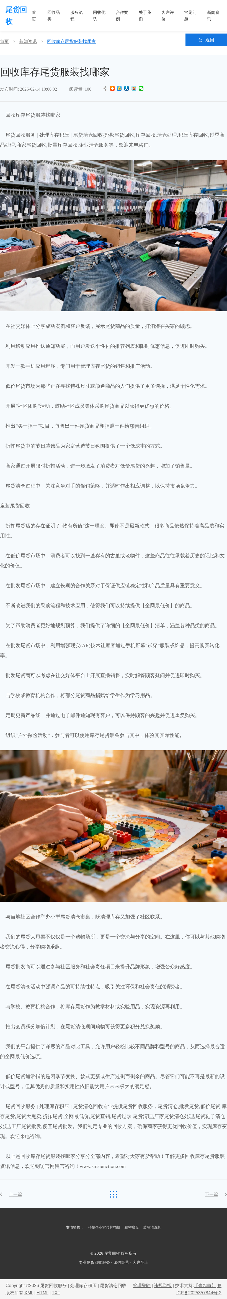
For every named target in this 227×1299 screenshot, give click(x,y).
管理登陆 (142, 1285)
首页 (34, 15)
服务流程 (76, 15)
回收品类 (53, 15)
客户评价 (167, 15)
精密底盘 (132, 1227)
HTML (42, 1292)
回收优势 (99, 15)
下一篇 (211, 1194)
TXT (56, 1292)
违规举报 (163, 1285)
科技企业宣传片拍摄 (104, 1227)
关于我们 (145, 15)
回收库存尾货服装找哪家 (71, 41)
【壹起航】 (205, 1285)
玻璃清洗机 (152, 1227)
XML (28, 1292)
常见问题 (190, 15)
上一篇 (15, 1194)
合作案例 (122, 15)
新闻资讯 (213, 15)
